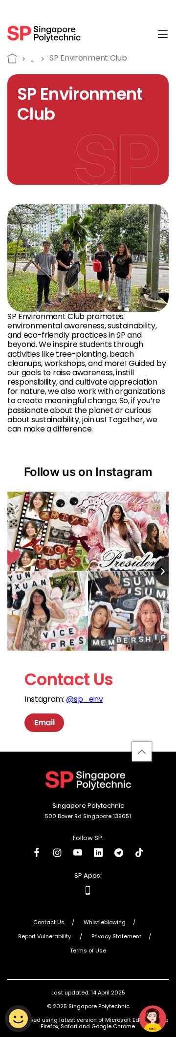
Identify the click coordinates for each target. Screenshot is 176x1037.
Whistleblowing (105, 922)
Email (44, 722)
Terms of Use (88, 951)
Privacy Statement (116, 936)
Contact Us (49, 922)
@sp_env (84, 699)
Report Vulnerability (45, 936)
